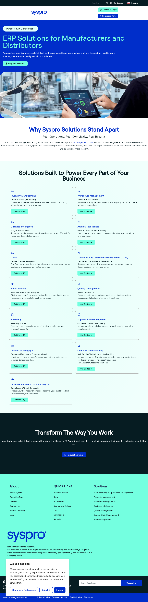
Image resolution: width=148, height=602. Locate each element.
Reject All (46, 590)
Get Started (19, 211)
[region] (37, 577)
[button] (20, 29)
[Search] (107, 3)
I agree (59, 590)
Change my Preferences (24, 590)
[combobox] (97, 3)
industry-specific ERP (83, 142)
